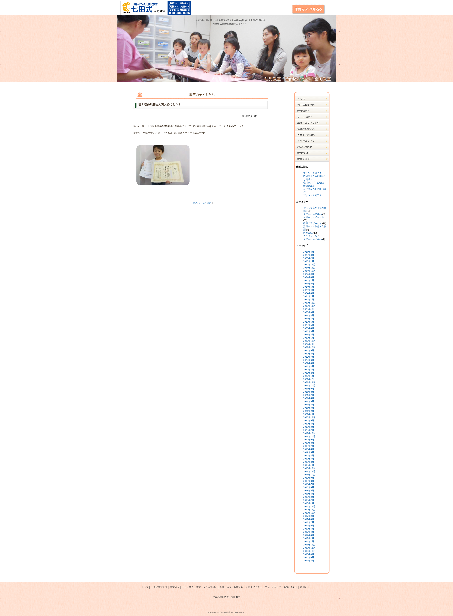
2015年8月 (308, 560)
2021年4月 (308, 404)
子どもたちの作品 (312, 214)
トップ (144, 587)
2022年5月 (308, 363)
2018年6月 (308, 487)
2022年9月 (308, 350)
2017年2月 (308, 538)
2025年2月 (308, 258)
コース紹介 (188, 587)
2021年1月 (308, 414)
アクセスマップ (273, 587)
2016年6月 (308, 557)
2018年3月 (308, 497)
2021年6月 (308, 398)
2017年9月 (308, 516)
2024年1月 (308, 299)
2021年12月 (309, 379)
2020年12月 (309, 417)
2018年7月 (308, 484)
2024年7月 (308, 280)
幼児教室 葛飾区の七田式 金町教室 (298, 79)
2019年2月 (308, 462)
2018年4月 (308, 493)
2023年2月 (308, 334)
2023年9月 (308, 312)
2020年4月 (308, 423)
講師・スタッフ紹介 (206, 587)
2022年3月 (308, 369)
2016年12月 (309, 544)
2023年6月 (308, 321)
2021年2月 (308, 411)
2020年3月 (308, 427)
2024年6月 (308, 283)
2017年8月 (308, 519)
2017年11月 (309, 509)
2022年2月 (308, 372)
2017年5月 (308, 528)
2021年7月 (308, 395)
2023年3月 (308, 331)
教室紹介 (174, 587)
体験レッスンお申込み (231, 587)
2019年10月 (309, 436)
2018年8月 (308, 481)
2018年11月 (309, 471)
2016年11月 (309, 547)
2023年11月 (309, 306)
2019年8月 (308, 442)
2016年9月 (308, 554)
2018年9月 (308, 477)
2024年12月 (309, 264)
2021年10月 (309, 385)
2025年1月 (308, 261)
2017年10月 (309, 512)
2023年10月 (309, 309)
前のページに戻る (202, 203)
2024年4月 (308, 290)
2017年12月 (309, 506)
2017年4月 (308, 532)
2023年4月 (308, 328)
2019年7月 (308, 446)
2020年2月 (308, 430)
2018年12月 (309, 468)
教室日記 (307, 233)
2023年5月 (308, 325)
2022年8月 (308, 353)
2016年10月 (309, 551)
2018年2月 (308, 500)
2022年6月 (308, 360)
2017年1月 (308, 541)
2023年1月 (308, 337)
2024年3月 (308, 293)
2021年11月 (309, 382)
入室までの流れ (254, 587)
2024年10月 (309, 271)
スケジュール (310, 236)
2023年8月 (308, 315)
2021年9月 (308, 388)
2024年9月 (308, 274)
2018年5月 (308, 490)
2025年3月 (308, 255)
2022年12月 (309, 341)
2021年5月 (308, 401)
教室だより (306, 587)
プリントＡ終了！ (312, 173)
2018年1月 (308, 503)
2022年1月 (308, 376)
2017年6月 (308, 525)
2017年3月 (308, 535)
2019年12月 (309, 433)
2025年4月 (308, 251)
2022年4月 (308, 366)
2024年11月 (309, 267)
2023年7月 (308, 318)
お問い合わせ (290, 587)
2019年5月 (308, 452)
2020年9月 (308, 420)
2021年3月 (308, 407)
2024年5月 (308, 286)
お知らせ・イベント (313, 217)
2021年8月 (308, 392)
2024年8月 (308, 277)
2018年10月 (309, 474)
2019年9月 (308, 439)
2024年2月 (308, 296)
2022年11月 (309, 344)
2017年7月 (308, 522)
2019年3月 (308, 458)
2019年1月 (308, 465)
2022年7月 (308, 356)
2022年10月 (309, 347)
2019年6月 (308, 449)
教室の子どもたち (312, 223)
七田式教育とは (159, 587)
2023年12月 (309, 302)
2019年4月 (308, 455)
